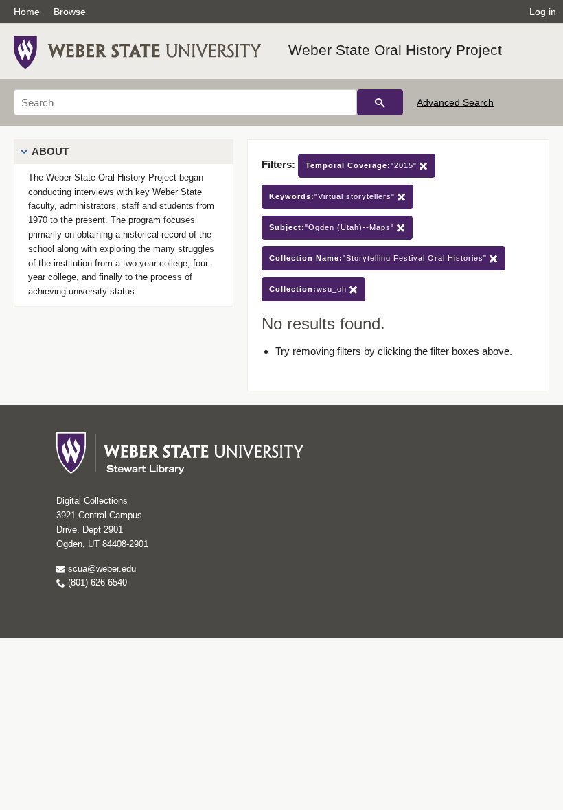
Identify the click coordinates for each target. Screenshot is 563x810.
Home (27, 11)
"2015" (363, 165)
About (50, 151)
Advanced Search (455, 102)
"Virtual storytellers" (333, 196)
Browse (70, 11)
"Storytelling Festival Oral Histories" (379, 258)
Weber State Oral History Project (395, 50)
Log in (542, 11)
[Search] (380, 102)
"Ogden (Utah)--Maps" (333, 227)
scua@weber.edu (100, 569)
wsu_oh (309, 289)
